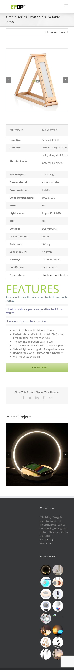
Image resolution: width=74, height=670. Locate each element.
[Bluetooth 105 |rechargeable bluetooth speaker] (45, 594)
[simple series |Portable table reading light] (57, 642)
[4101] (37, 50)
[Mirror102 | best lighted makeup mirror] (57, 606)
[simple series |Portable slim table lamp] (45, 642)
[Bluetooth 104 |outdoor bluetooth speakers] (57, 582)
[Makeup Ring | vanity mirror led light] (45, 606)
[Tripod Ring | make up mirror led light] (57, 594)
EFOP (49, 543)
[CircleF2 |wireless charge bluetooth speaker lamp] (57, 570)
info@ (50, 539)
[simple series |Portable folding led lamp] (45, 654)
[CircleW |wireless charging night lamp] (45, 570)
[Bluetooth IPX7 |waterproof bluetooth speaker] (45, 582)
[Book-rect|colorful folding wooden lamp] (45, 630)
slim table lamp (50, 275)
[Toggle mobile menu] (66, 6)
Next (63, 32)
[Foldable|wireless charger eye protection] (57, 654)
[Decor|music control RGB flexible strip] (57, 618)
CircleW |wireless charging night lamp (37, 451)
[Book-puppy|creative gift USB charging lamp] (57, 630)
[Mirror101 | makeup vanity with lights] (45, 618)
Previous (52, 32)
